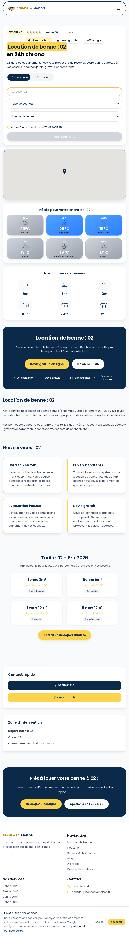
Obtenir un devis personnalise (64, 635)
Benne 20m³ (11, 897)
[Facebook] (4, 853)
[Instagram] (10, 853)
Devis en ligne (64, 136)
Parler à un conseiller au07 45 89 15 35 (36, 127)
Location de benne (79, 842)
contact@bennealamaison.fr (91, 892)
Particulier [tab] (42, 77)
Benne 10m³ (10, 891)
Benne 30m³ (11, 902)
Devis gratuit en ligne (47, 364)
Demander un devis (80, 869)
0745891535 (66, 685)
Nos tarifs (73, 848)
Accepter (116, 922)
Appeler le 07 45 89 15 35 (86, 804)
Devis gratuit (66, 697)
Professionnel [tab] (19, 77)
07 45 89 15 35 (88, 364)
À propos (73, 864)
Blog (70, 858)
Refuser (98, 922)
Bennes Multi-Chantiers (82, 853)
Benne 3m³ (10, 886)
